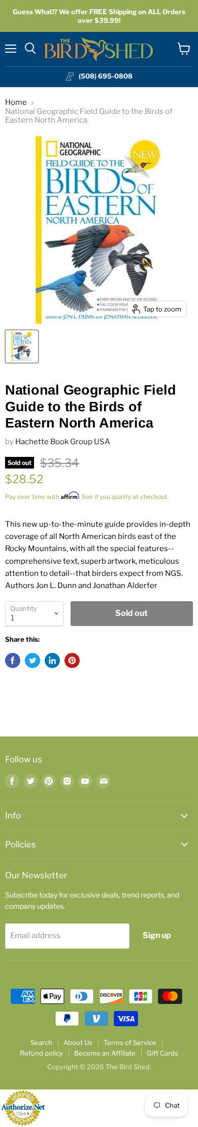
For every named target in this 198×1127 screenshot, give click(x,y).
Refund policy (41, 1053)
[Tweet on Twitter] (32, 660)
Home (16, 102)
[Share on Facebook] (12, 660)
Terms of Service (130, 1042)
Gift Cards (162, 1053)
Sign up (157, 935)
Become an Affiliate (105, 1053)
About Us (77, 1042)
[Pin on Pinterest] (72, 660)
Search (41, 1042)
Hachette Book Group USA (62, 441)
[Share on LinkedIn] (52, 660)
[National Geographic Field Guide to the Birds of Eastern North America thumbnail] (22, 346)
